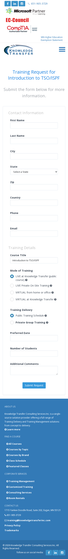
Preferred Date (20, 333)
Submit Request (34, 385)
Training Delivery (21, 310)
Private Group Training (31, 322)
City (12, 151)
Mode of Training (21, 270)
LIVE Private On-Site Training (33, 285)
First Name (17, 120)
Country (15, 197)
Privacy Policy (12, 525)
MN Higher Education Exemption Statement (52, 39)
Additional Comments (24, 364)
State (13, 166)
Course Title (18, 255)
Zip (12, 182)
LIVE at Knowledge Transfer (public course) (36, 278)
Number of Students (23, 348)
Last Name (17, 135)
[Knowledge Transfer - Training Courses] (18, 50)
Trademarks (12, 530)
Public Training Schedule (30, 315)
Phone (14, 213)
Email (13, 228)
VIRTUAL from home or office (33, 292)
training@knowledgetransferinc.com (28, 520)
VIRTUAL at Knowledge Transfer (35, 299)
